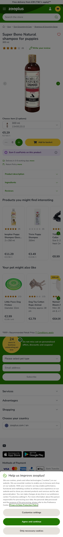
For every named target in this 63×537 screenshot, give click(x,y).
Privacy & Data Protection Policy (24, 505)
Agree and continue (31, 521)
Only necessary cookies (31, 530)
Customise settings (31, 512)
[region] (31, 504)
